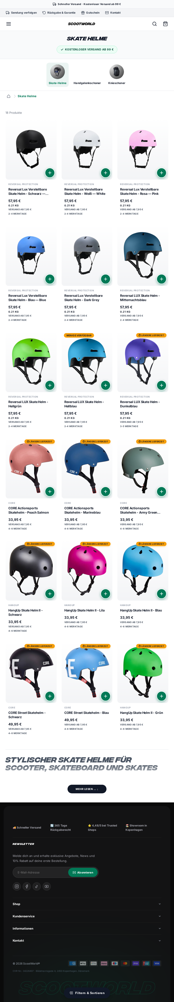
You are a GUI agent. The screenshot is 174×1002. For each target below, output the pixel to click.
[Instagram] (17, 886)
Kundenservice (24, 916)
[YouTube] (47, 886)
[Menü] (9, 24)
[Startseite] (8, 96)
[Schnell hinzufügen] (50, 173)
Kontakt (18, 940)
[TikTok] (37, 886)
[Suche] (155, 24)
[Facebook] (27, 886)
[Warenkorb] (165, 24)
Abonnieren (85, 872)
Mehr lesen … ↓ (87, 789)
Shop (16, 904)
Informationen (23, 928)
